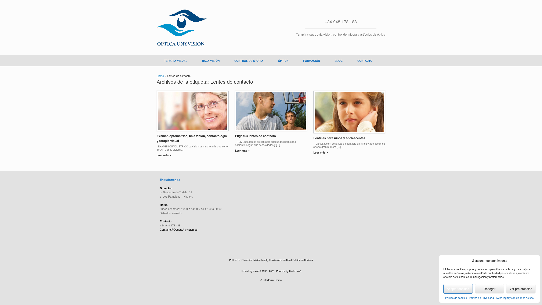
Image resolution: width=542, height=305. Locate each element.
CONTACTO (364, 61)
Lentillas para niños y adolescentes (339, 138)
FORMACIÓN (311, 61)
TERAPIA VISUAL (175, 61)
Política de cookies (456, 297)
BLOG (339, 61)
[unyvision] (182, 28)
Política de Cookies (302, 260)
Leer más (163, 155)
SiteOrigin (268, 279)
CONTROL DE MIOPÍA (248, 61)
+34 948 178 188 (341, 21)
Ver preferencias (521, 288)
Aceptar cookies (458, 288)
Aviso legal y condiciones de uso (515, 297)
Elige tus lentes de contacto (255, 135)
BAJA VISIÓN (211, 61)
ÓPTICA (283, 61)
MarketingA (295, 271)
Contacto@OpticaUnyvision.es (179, 229)
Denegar (489, 288)
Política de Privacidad (481, 297)
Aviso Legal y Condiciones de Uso (272, 260)
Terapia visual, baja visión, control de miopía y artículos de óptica (340, 34)
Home (160, 76)
